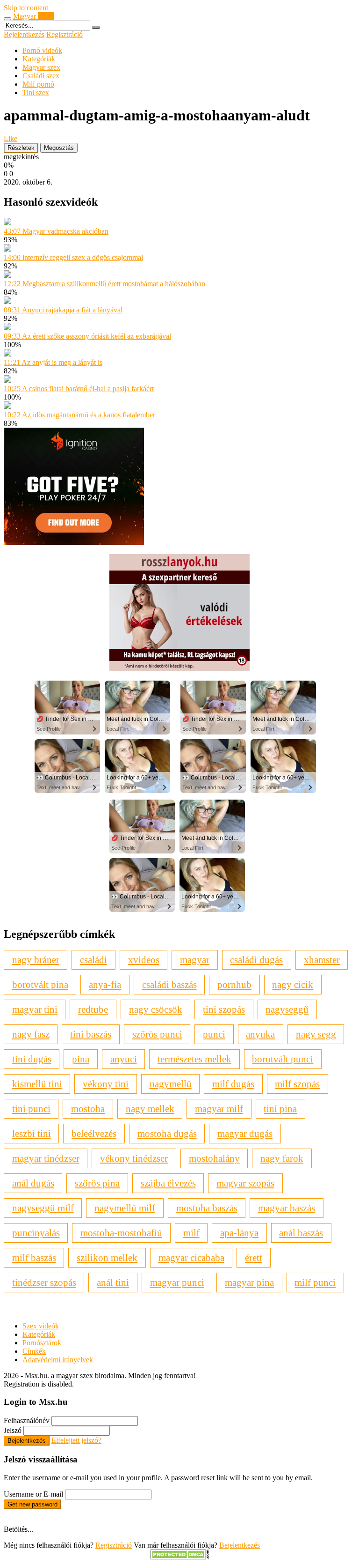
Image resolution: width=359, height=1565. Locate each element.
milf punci (315, 1282)
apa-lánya (239, 1232)
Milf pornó (38, 84)
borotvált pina (40, 984)
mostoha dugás (167, 1133)
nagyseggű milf (43, 1207)
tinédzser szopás (44, 1282)
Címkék (34, 1351)
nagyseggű (287, 1009)
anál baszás (301, 1232)
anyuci (123, 1058)
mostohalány (214, 1158)
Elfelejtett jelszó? (76, 1440)
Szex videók (40, 1326)
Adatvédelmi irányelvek (57, 1360)
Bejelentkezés (24, 34)
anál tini (113, 1282)
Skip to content (26, 8)
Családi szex (40, 76)
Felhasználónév (27, 1420)
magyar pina (249, 1282)
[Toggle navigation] (7, 18)
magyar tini (34, 1009)
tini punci (31, 1108)
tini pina (280, 1108)
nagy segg (316, 1034)
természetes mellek (194, 1058)
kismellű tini (37, 1083)
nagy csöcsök (155, 1009)
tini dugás (31, 1058)
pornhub (234, 984)
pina (80, 1058)
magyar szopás (245, 1183)
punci (214, 1034)
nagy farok (281, 1158)
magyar (194, 959)
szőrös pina (97, 1183)
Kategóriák (38, 59)
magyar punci (177, 1282)
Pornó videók (42, 50)
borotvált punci (282, 1058)
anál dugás (33, 1183)
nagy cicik (292, 984)
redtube (93, 1009)
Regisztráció (64, 34)
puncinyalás (36, 1232)
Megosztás (59, 147)
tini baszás (90, 1034)
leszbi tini (31, 1133)
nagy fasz (31, 1034)
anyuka (260, 1034)
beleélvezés (94, 1133)
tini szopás (224, 1009)
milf (191, 1232)
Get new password (32, 1504)
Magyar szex (41, 67)
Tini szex (35, 92)
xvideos (143, 959)
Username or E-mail (33, 1494)
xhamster (322, 959)
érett (253, 1257)
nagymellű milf (124, 1207)
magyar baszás (286, 1207)
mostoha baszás (206, 1207)
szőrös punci (157, 1034)
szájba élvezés (168, 1183)
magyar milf (219, 1108)
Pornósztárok (41, 1343)
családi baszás (169, 984)
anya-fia (105, 984)
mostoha (88, 1108)
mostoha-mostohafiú (121, 1232)
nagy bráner (35, 959)
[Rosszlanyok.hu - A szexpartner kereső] (179, 669)
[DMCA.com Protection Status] (180, 1557)
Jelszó (13, 1430)
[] (96, 27)
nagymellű (171, 1083)
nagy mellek (150, 1108)
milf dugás (233, 1083)
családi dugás (256, 959)
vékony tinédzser (134, 1158)
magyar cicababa (191, 1257)
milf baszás (34, 1257)
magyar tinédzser (45, 1158)
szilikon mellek (107, 1257)
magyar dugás (245, 1133)
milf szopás (297, 1083)
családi (93, 959)
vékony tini (106, 1083)
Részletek (21, 147)
